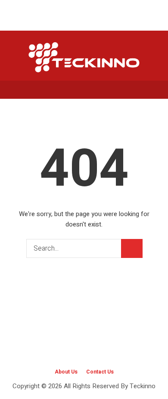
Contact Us (100, 372)
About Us (66, 372)
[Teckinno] (84, 56)
